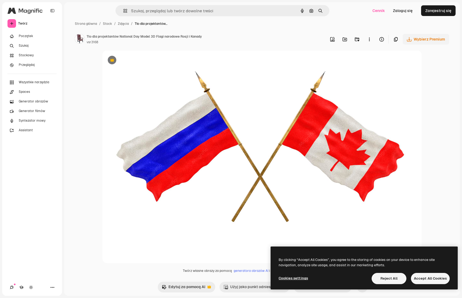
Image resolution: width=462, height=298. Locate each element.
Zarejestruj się (438, 10)
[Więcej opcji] (369, 39)
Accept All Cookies (430, 278)
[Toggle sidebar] (52, 10)
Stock (107, 24)
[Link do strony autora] (79, 39)
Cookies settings (293, 278)
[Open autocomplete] (123, 11)
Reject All (389, 278)
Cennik (378, 10)
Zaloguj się (403, 10)
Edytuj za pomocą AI (183, 288)
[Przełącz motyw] (31, 287)
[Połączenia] (11, 287)
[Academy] (21, 287)
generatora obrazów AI (251, 271)
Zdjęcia (123, 24)
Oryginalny (139, 60)
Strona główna (86, 24)
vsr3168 (92, 42)
